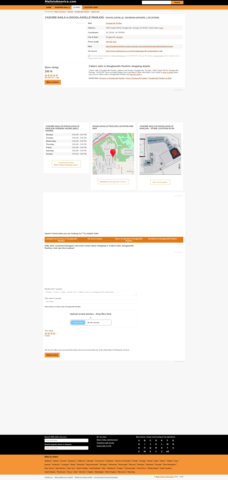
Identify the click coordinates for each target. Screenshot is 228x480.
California (81, 461)
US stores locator (95, 239)
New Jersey (49, 468)
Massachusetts (92, 464)
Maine (73, 464)
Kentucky (56, 464)
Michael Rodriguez (119, 56)
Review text (53, 289)
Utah (75, 472)
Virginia (90, 472)
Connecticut (99, 461)
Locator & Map (91, 7)
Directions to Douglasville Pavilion (162, 239)
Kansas (47, 464)
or (90, 315)
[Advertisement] (65, 40)
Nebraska (150, 464)
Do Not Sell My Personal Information (106, 477)
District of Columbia (123, 461)
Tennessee (61, 472)
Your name (53, 298)
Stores (76, 7)
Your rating (49, 331)
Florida (135, 461)
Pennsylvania (130, 468)
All (167, 451)
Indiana (169, 461)
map (161, 28)
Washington (99, 472)
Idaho (156, 461)
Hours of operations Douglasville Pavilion (128, 240)
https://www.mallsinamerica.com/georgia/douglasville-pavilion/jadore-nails (134, 51)
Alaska (56, 461)
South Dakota (50, 472)
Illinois (162, 461)
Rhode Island (153, 468)
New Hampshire (169, 464)
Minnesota (113, 464)
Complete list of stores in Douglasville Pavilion (61, 240)
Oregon (120, 468)
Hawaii (149, 461)
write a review (168, 72)
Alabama (48, 461)
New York (71, 468)
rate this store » (136, 74)
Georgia (142, 461)
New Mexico (60, 468)
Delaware (110, 461)
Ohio (103, 468)
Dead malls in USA (104, 446)
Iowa (176, 461)
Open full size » (160, 182)
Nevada (158, 464)
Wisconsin (122, 472)
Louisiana (65, 464)
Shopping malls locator (105, 443)
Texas (69, 472)
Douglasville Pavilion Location (160, 78)
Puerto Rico (141, 468)
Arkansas (72, 461)
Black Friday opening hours (107, 440)
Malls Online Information (165, 477)
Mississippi (123, 464)
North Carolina (82, 468)
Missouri (132, 464)
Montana (140, 464)
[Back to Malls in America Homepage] (79, 2)
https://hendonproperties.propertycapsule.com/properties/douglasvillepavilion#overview (139, 46)
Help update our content (64, 477)
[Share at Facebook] (171, 17)
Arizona (63, 461)
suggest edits (158, 56)
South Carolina (165, 468)
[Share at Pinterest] (181, 17)
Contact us (49, 477)
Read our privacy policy (83, 477)
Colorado (89, 461)
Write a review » (52, 82)
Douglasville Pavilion (114, 23)
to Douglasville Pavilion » (113, 182)
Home (48, 7)
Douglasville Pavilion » (66, 164)
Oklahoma (111, 468)
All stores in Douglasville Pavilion (112, 78)
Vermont (82, 472)
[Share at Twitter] (176, 17)
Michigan (103, 464)
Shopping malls (62, 7)
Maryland (80, 464)
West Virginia (111, 472)
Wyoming (131, 472)
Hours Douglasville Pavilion (136, 78)
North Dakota (95, 468)
